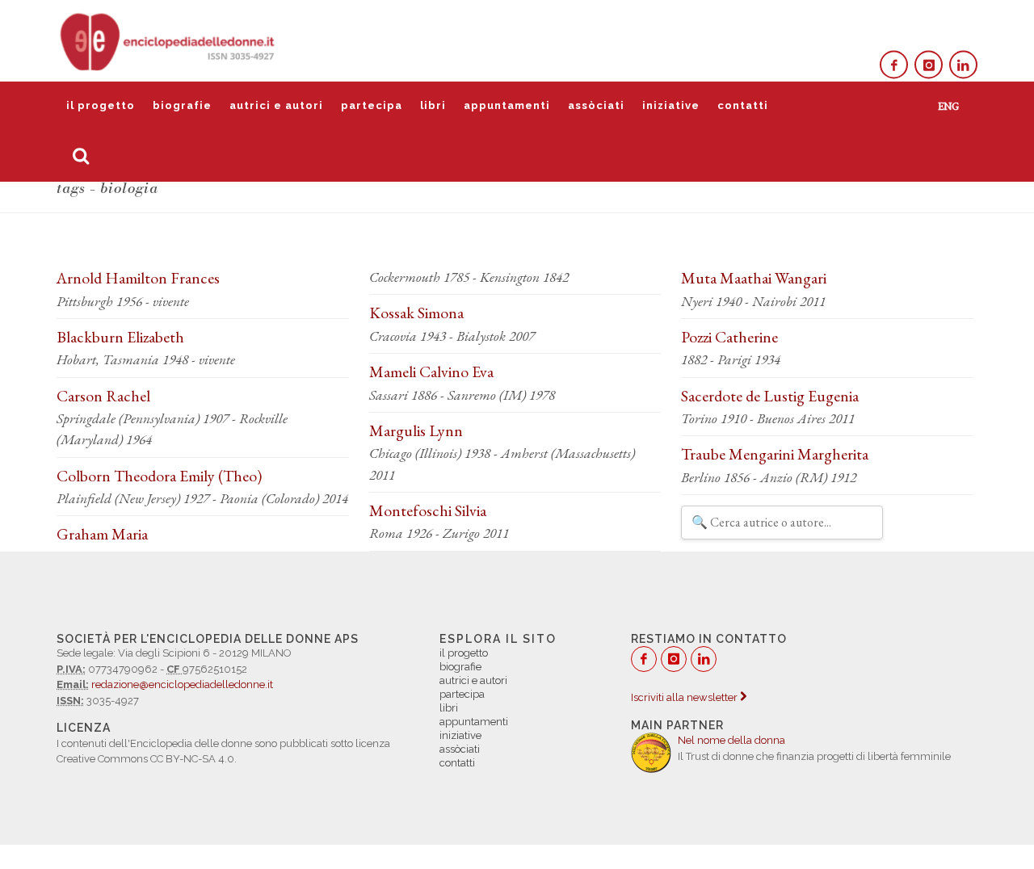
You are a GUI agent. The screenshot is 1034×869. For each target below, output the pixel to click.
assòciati (596, 105)
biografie (182, 105)
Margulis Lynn (416, 430)
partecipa (371, 105)
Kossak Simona (416, 312)
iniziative (671, 105)
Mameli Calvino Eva (431, 371)
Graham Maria (102, 533)
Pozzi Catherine (729, 336)
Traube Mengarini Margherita (774, 453)
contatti (742, 105)
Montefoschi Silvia (427, 510)
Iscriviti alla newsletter (685, 697)
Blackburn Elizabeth (120, 336)
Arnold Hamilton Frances (138, 277)
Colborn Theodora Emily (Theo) (159, 475)
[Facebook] (894, 65)
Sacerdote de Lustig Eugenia (770, 395)
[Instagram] (928, 65)
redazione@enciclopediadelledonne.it (182, 684)
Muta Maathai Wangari (753, 277)
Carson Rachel (103, 395)
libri (433, 105)
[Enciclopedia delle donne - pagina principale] (169, 40)
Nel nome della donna (731, 740)
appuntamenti (507, 105)
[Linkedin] (963, 65)
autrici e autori (276, 105)
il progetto (100, 105)
